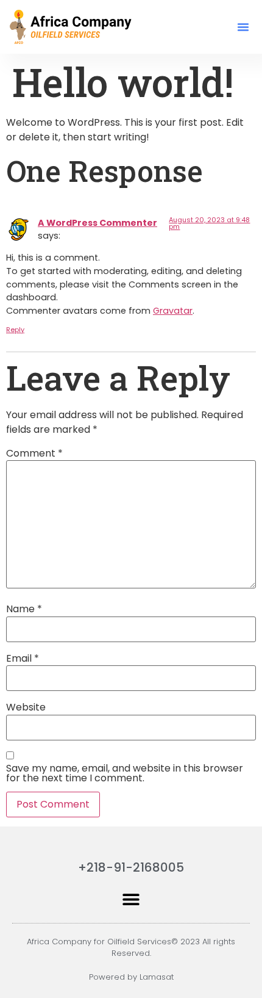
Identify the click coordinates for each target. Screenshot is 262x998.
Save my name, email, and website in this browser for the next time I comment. (124, 773)
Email (22, 659)
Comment (34, 453)
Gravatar (173, 311)
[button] (243, 27)
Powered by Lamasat (131, 977)
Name (24, 609)
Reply (15, 329)
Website (26, 707)
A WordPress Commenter (97, 223)
